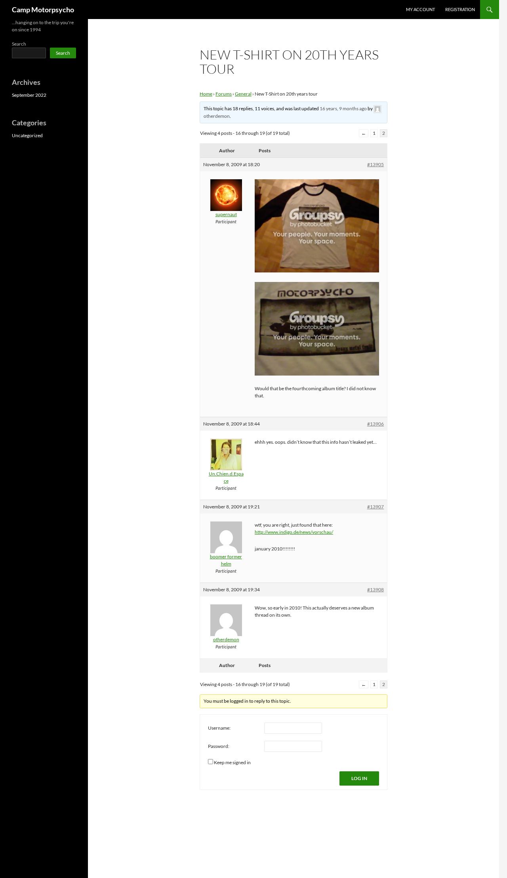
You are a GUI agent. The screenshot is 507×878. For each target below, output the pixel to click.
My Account (420, 9)
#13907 (375, 507)
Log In (359, 778)
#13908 (375, 589)
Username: (219, 728)
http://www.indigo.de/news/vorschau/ (294, 532)
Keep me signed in (232, 762)
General (243, 94)
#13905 (375, 164)
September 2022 (29, 95)
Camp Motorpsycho (43, 9)
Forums (223, 94)
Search (19, 44)
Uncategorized (27, 135)
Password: (218, 746)
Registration (460, 9)
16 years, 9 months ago (343, 108)
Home (206, 94)
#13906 (375, 424)
